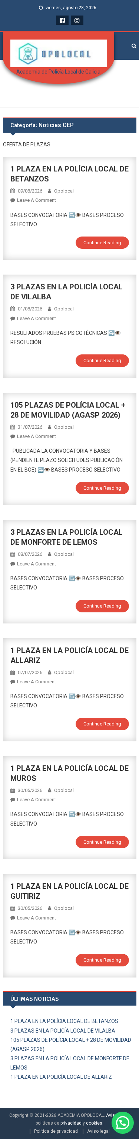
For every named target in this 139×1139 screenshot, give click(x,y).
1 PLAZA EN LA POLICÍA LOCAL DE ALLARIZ (61, 1077)
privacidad (71, 1123)
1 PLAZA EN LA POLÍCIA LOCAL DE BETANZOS (64, 1021)
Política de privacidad (56, 1131)
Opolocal (64, 191)
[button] (123, 1123)
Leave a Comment (36, 200)
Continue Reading (102, 242)
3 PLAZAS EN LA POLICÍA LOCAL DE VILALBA (62, 1031)
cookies (94, 1123)
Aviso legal (98, 1131)
